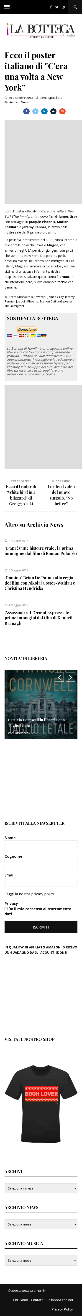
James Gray (56, 297)
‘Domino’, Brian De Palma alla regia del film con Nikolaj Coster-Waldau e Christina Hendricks (40, 583)
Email (10, 875)
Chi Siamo (20, 1299)
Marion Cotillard (51, 301)
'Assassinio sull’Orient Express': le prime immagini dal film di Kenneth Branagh (39, 618)
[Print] (53, 111)
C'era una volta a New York (27, 297)
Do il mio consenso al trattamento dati (38, 911)
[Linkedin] (44, 111)
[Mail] (62, 111)
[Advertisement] (41, 161)
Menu (7, 7)
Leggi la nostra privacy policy (29, 893)
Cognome (14, 856)
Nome (11, 837)
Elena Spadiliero (51, 98)
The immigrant (14, 306)
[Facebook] (51, 7)
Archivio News (19, 102)
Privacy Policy (62, 1309)
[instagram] (64, 7)
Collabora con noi (59, 1299)
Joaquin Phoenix (27, 301)
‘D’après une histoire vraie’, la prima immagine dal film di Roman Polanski (41, 550)
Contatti (37, 1299)
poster (67, 301)
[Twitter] (57, 7)
